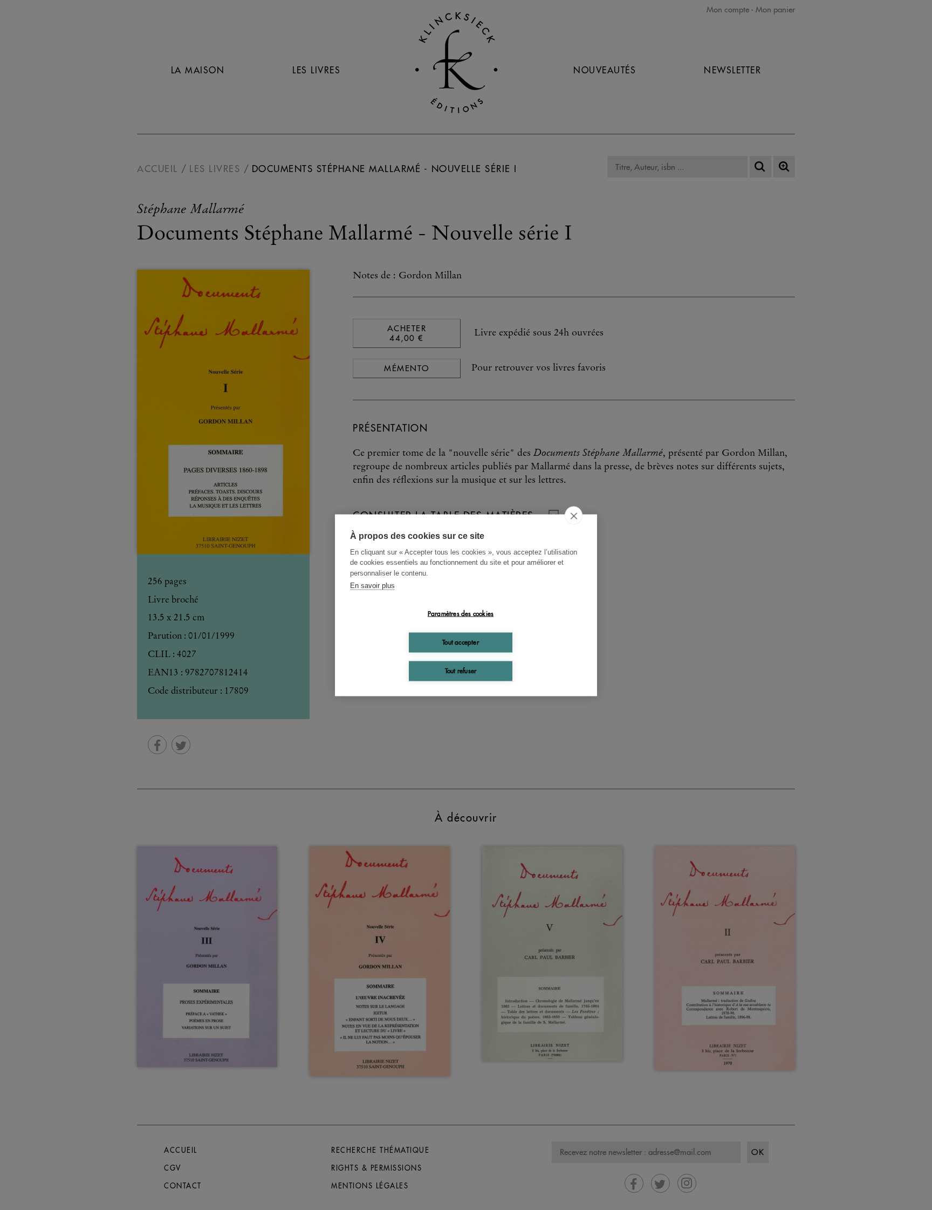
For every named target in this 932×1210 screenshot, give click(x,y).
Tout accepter (460, 642)
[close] (573, 515)
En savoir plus (372, 586)
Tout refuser (460, 671)
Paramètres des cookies (461, 614)
